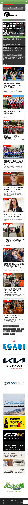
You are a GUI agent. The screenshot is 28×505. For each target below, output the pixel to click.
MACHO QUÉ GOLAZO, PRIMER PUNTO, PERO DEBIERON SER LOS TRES (12, 51)
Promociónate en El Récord (9, 500)
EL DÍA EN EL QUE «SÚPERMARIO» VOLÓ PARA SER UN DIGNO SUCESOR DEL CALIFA (12, 44)
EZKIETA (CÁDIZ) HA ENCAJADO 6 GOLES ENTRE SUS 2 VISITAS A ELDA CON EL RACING (12, 63)
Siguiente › (6, 333)
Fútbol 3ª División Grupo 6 (8, 4)
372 (8, 331)
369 (18, 328)
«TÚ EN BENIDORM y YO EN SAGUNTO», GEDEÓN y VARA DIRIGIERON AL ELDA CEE (13, 48)
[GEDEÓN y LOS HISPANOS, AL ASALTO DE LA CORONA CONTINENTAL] (14, 261)
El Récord (11, 499)
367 (11, 328)
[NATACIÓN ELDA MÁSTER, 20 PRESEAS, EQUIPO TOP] (14, 133)
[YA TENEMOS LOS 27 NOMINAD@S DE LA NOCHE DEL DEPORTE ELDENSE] (14, 237)
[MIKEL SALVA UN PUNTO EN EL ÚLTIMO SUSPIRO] (14, 109)
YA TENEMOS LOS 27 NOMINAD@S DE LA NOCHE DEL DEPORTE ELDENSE (14, 240)
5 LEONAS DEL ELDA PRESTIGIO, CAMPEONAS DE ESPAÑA (12, 317)
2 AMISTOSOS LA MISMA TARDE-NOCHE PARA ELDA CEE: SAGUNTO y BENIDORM (12, 55)
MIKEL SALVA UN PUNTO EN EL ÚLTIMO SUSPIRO (12, 112)
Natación (6, 121)
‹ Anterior (6, 328)
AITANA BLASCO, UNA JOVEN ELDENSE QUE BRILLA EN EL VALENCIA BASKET (14, 215)
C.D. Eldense (7, 96)
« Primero (16, 326)
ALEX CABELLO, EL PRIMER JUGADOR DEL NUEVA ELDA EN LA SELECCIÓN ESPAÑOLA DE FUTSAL (13, 189)
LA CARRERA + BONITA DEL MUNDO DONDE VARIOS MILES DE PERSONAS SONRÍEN (12, 40)
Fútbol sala (7, 173)
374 (16, 331)
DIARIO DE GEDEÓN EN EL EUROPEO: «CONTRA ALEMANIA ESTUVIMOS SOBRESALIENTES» (13, 85)
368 (15, 328)
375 (20, 331)
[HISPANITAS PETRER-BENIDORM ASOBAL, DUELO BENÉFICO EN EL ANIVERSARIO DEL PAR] (14, 286)
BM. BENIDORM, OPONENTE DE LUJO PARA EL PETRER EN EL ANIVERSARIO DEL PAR (13, 163)
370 (22, 328)
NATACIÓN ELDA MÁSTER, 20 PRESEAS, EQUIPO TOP (11, 137)
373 (12, 331)
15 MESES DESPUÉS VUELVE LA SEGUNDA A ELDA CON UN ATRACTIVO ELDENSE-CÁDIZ (13, 26)
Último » (12, 333)
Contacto (5, 499)
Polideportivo (8, 224)
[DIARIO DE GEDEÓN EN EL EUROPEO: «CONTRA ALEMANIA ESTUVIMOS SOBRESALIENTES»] (14, 81)
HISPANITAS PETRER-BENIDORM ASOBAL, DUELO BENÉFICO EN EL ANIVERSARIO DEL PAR (12, 291)
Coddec (10, 502)
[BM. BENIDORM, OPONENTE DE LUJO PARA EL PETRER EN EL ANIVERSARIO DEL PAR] (14, 158)
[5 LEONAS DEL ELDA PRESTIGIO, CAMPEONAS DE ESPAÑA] (14, 313)
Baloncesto (7, 199)
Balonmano (7, 68)
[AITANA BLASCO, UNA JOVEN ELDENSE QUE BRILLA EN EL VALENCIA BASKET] (14, 212)
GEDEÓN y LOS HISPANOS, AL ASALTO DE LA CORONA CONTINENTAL (14, 265)
